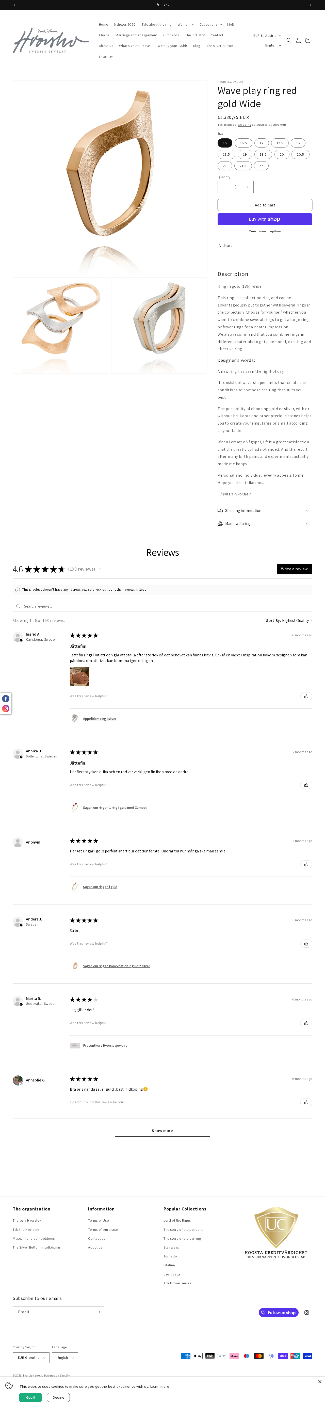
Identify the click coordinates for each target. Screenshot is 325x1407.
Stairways (171, 1247)
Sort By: (273, 620)
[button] (186, 24)
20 (282, 154)
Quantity (224, 177)
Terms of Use (98, 1220)
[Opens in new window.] (21, 1084)
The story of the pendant (183, 1229)
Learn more (159, 1386)
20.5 (300, 154)
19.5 (263, 154)
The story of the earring (182, 1238)
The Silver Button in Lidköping (36, 1247)
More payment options (265, 231)
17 (262, 143)
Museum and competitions (34, 1238)
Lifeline (169, 1265)
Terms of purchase (103, 1229)
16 (225, 143)
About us (95, 1247)
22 (261, 166)
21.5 (243, 166)
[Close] (319, 1381)
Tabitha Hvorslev (26, 1229)
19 (245, 154)
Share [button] (228, 245)
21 (225, 166)
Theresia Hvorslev (27, 1220)
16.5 (243, 143)
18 (298, 143)
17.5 (280, 143)
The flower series (177, 1283)
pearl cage (172, 1274)
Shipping (244, 124)
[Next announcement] (310, 5)
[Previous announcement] (14, 5)
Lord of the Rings (177, 1220)
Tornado (170, 1256)
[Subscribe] (98, 1312)
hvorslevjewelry (33, 1375)
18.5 (226, 154)
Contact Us (96, 1238)
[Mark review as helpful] (306, 696)
